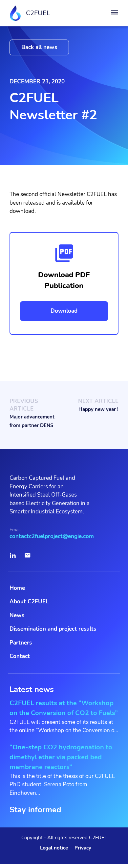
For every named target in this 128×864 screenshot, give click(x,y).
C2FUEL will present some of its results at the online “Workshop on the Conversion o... (64, 716)
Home (17, 588)
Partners (21, 643)
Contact (20, 656)
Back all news (39, 47)
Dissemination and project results (53, 629)
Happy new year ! (98, 409)
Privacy (83, 848)
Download (64, 311)
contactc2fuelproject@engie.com (52, 536)
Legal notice (54, 848)
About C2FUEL (29, 601)
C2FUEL (38, 13)
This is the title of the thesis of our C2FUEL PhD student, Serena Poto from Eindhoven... (62, 770)
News (17, 615)
